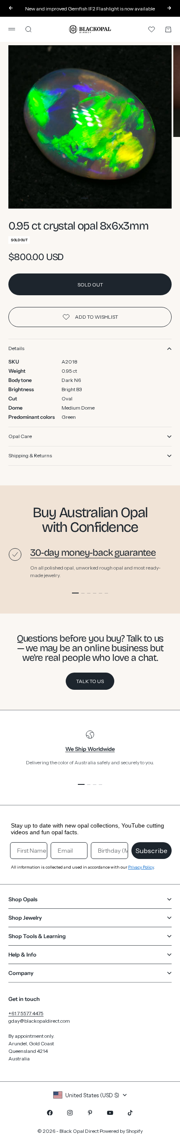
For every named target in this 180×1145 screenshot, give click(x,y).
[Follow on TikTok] (130, 1112)
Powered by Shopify (121, 1131)
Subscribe (151, 850)
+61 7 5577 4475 (26, 1013)
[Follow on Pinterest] (90, 1112)
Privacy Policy (141, 867)
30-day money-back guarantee (93, 552)
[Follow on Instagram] (70, 1112)
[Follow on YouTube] (110, 1112)
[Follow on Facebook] (49, 1112)
